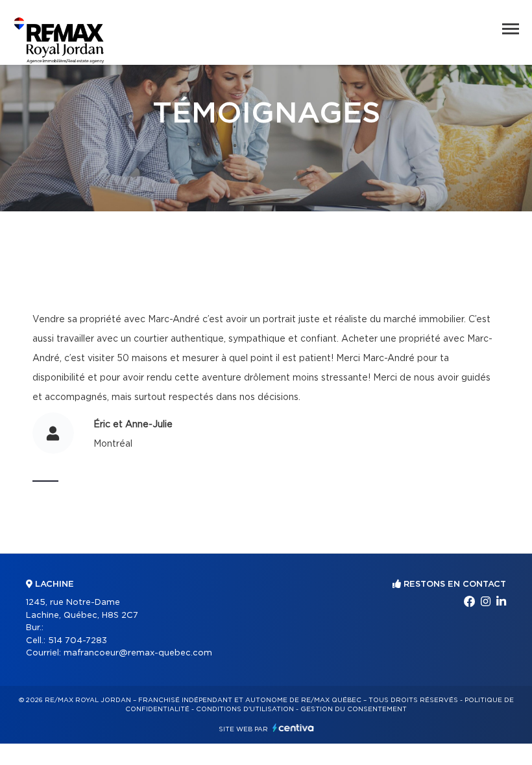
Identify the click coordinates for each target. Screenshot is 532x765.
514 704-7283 (77, 641)
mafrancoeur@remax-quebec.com (138, 653)
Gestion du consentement (353, 709)
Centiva (293, 728)
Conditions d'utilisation (245, 709)
